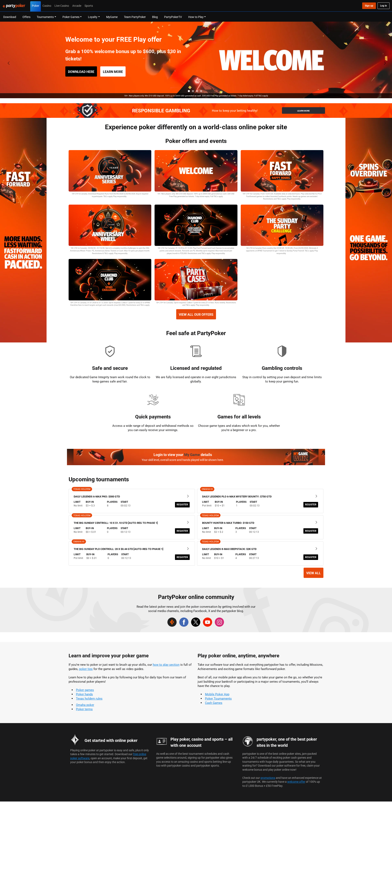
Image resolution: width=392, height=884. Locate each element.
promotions (268, 777)
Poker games (85, 690)
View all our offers (196, 314)
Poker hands (84, 694)
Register (182, 504)
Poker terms (84, 709)
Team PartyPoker (135, 17)
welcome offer (296, 781)
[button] (189, 91)
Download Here (81, 72)
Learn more (113, 72)
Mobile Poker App (217, 694)
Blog (155, 17)
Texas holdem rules (89, 698)
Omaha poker (85, 705)
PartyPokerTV (173, 17)
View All (313, 573)
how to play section (166, 665)
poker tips (86, 669)
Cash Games (213, 703)
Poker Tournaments (218, 698)
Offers (26, 17)
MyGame (112, 17)
